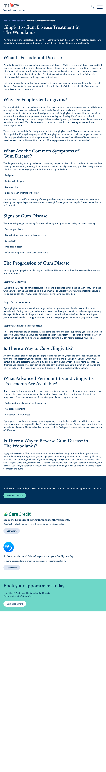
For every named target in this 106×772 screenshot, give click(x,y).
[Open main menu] (100, 7)
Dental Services (17, 20)
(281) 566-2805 (25, 596)
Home (6, 20)
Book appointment (15, 495)
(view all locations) (19, 10)
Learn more (12, 531)
